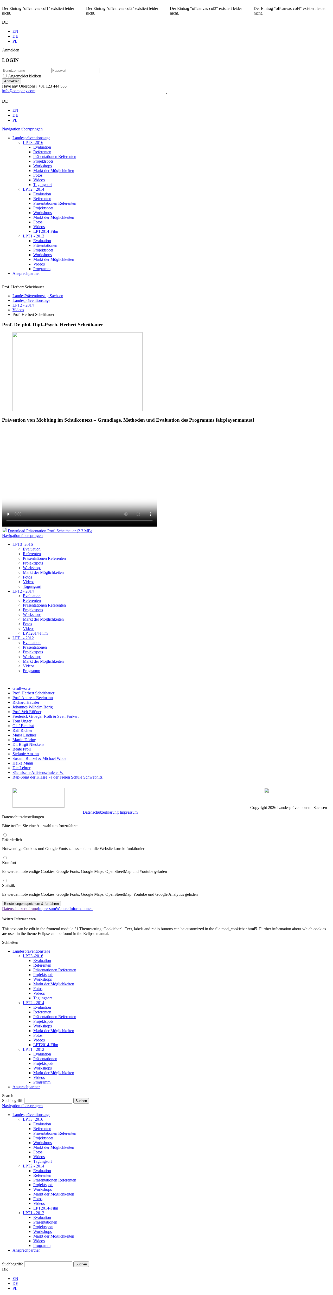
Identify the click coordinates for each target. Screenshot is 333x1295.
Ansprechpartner (26, 1087)
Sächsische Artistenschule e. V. (38, 772)
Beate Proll (21, 749)
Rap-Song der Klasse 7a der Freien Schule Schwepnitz (57, 777)
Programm (41, 1082)
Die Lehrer (21, 768)
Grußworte (21, 688)
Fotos (37, 988)
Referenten (42, 965)
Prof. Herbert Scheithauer (33, 693)
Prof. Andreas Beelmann (32, 697)
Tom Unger (21, 721)
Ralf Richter (22, 730)
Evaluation (42, 960)
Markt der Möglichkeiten (53, 984)
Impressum (129, 812)
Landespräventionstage (31, 300)
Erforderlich (12, 840)
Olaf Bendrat (23, 725)
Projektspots (43, 974)
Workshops (42, 979)
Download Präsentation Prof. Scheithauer (50, 531)
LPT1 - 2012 (33, 1049)
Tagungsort (42, 998)
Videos (18, 310)
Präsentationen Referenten (54, 970)
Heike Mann (22, 763)
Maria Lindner (24, 735)
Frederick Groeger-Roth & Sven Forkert (45, 716)
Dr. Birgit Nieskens (28, 744)
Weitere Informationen (74, 908)
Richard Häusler (25, 702)
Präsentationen (45, 1059)
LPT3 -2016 (33, 956)
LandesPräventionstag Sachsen (37, 296)
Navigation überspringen (22, 129)
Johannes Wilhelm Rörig (32, 707)
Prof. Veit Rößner (26, 711)
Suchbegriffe (12, 1100)
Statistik (8, 885)
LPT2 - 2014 (23, 305)
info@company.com (18, 91)
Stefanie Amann (25, 754)
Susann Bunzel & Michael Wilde (39, 758)
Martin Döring (24, 740)
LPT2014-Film (45, 1044)
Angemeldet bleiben (24, 76)
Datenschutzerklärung (101, 812)
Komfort (9, 862)
